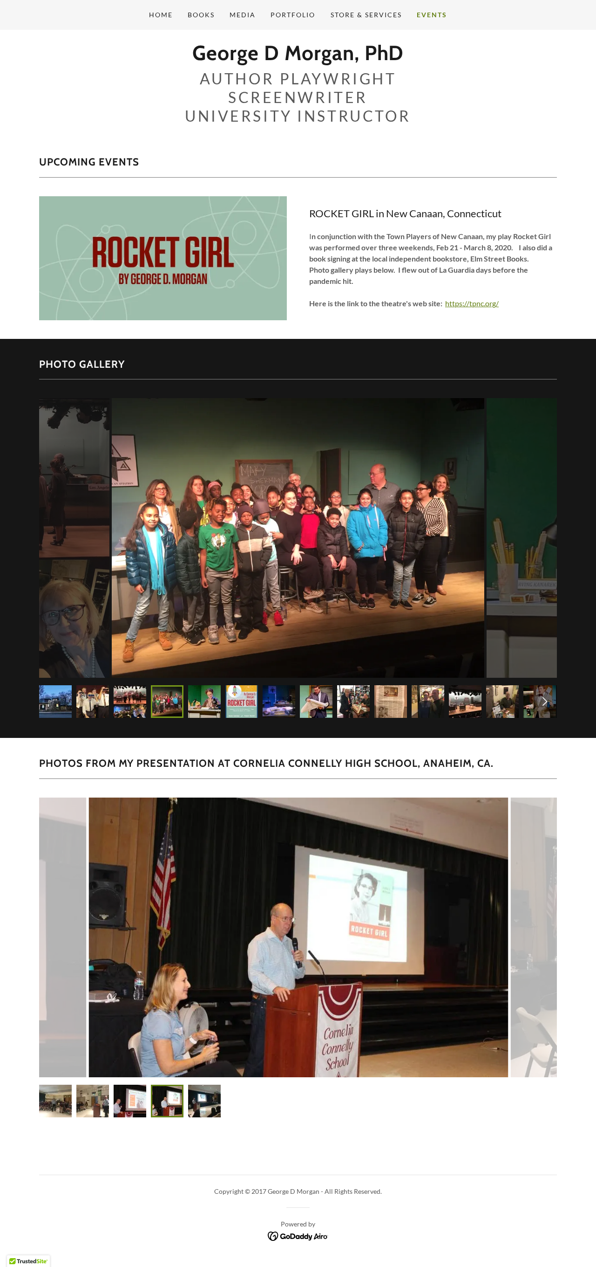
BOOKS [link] (201, 15)
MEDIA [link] (243, 15)
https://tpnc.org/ (472, 303)
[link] (298, 57)
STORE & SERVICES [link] (366, 15)
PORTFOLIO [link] (293, 15)
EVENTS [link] (432, 15)
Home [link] (161, 15)
